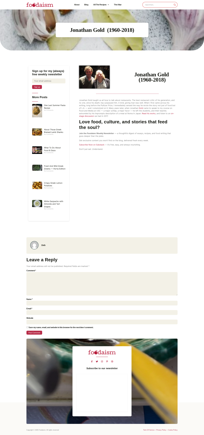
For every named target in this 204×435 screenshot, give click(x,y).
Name (29, 299)
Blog (86, 5)
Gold (140, 108)
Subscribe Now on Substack (91, 145)
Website (29, 318)
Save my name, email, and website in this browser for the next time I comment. (61, 327)
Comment (31, 271)
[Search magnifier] (174, 4)
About (76, 5)
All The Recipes (99, 5)
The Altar (117, 5)
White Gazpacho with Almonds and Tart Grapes (53, 204)
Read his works (148, 113)
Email (29, 309)
